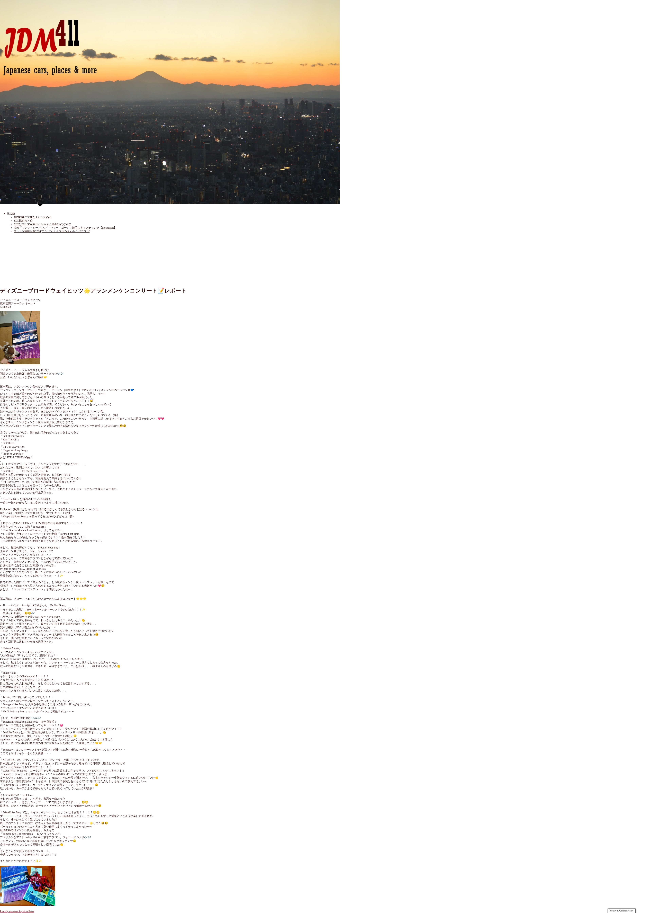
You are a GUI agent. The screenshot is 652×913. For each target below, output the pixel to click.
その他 (11, 213)
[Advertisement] (326, 259)
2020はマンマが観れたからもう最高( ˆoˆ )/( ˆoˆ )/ (42, 224)
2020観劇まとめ (23, 220)
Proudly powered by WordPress (17, 911)
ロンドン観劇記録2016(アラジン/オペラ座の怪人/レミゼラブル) (52, 231)
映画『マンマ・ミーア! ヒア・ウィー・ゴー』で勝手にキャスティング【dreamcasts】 (65, 227)
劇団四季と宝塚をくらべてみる (33, 217)
